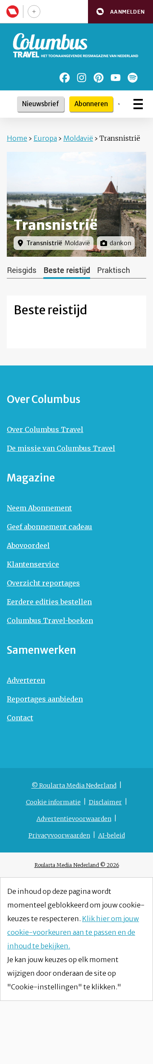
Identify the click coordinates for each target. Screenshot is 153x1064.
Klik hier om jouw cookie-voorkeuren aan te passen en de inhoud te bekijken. (73, 932)
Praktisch (113, 270)
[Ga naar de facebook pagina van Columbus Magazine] (65, 77)
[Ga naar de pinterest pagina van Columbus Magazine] (99, 77)
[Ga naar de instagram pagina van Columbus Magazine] (81, 77)
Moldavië (78, 138)
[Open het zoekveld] (119, 104)
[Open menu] (138, 104)
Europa (45, 138)
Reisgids (22, 270)
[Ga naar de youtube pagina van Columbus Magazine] (115, 77)
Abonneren (91, 104)
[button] (120, 11)
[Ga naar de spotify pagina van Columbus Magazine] (133, 77)
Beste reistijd (66, 270)
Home (17, 138)
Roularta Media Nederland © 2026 (76, 865)
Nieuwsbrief (40, 104)
